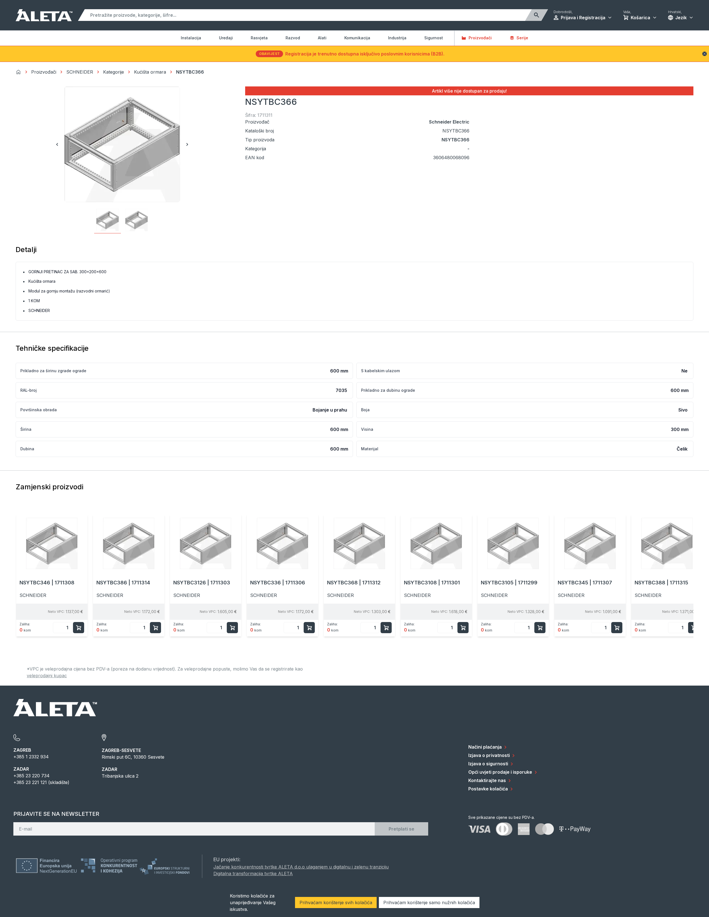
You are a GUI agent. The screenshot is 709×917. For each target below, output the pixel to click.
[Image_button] (107, 220)
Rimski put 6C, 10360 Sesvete (133, 757)
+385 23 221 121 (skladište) (41, 782)
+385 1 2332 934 (31, 756)
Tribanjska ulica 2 (120, 776)
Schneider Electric (449, 122)
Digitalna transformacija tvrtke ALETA (253, 873)
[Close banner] (704, 54)
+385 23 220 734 (31, 775)
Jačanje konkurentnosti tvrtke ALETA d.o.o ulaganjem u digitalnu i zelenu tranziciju (301, 867)
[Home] (18, 72)
